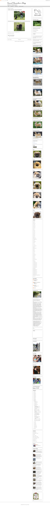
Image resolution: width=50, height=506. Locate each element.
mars (35, 425)
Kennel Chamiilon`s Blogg (16, 3)
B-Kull (33, 223)
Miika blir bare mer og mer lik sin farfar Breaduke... (37, 413)
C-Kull (33, 224)
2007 (34, 428)
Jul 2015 (34, 241)
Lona (33, 244)
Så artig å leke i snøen (38, 458)
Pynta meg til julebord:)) (38, 454)
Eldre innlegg (29, 39)
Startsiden (19, 39)
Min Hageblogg (34, 31)
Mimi (33, 249)
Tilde (33, 260)
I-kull (33, 240)
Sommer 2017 (34, 259)
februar (35, 426)
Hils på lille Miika (37, 474)
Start (8, 6)
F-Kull (33, 231)
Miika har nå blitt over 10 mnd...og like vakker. (37, 414)
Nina (33, 253)
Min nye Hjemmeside (35, 29)
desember (35, 401)
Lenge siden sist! (35, 283)
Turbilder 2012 (34, 262)
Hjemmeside (12, 6)
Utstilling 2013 (34, 270)
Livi (33, 243)
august (35, 405)
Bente (37, 444)
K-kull (33, 242)
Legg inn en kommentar (11, 36)
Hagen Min (35, 285)
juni (34, 422)
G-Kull (33, 233)
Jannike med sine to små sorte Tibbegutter (37, 417)
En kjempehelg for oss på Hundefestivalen (37, 406)
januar (35, 427)
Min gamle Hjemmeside (35, 30)
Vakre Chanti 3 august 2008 (37, 419)
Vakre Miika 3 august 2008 (37, 420)
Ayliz (33, 222)
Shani (33, 258)
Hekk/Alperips (35, 280)
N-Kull (33, 251)
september (35, 404)
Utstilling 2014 (34, 271)
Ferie (33, 232)
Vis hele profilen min (38, 445)
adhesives (34, 328)
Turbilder (34, 261)
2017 (34, 392)
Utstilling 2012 (34, 269)
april (34, 424)
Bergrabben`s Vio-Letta (36, 409)
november (35, 402)
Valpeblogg (16, 6)
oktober (35, 403)
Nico (33, 252)
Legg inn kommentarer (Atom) (21, 41)
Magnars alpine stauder (35, 436)
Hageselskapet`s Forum (35, 433)
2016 (34, 393)
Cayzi (33, 225)
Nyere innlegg (9, 39)
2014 (34, 395)
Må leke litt (35, 415)
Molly (33, 250)
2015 (34, 394)
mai (34, 423)
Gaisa (33, 234)
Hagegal (34, 434)
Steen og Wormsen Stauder (36, 437)
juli (34, 421)
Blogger (28, 504)
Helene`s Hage (34, 435)
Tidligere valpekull (21, 6)
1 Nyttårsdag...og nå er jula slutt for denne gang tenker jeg (39, 462)
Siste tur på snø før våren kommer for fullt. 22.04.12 (38, 482)
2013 (34, 396)
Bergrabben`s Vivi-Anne (36, 410)
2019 (34, 391)
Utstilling (34, 268)
